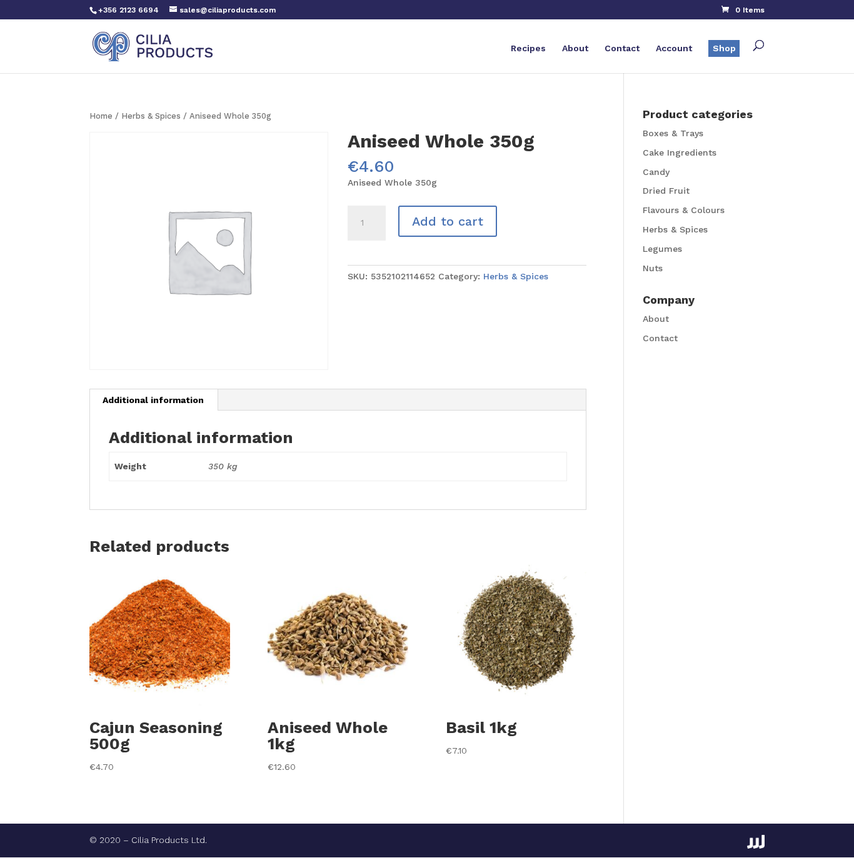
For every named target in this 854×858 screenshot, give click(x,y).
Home (101, 116)
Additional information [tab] (153, 400)
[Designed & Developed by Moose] (756, 842)
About (575, 48)
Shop (724, 48)
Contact (622, 48)
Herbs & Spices (151, 116)
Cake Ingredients (679, 152)
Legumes (662, 249)
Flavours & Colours (684, 210)
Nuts (653, 268)
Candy (656, 172)
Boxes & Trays (673, 133)
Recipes (528, 48)
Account (674, 48)
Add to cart (447, 221)
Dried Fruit (666, 191)
